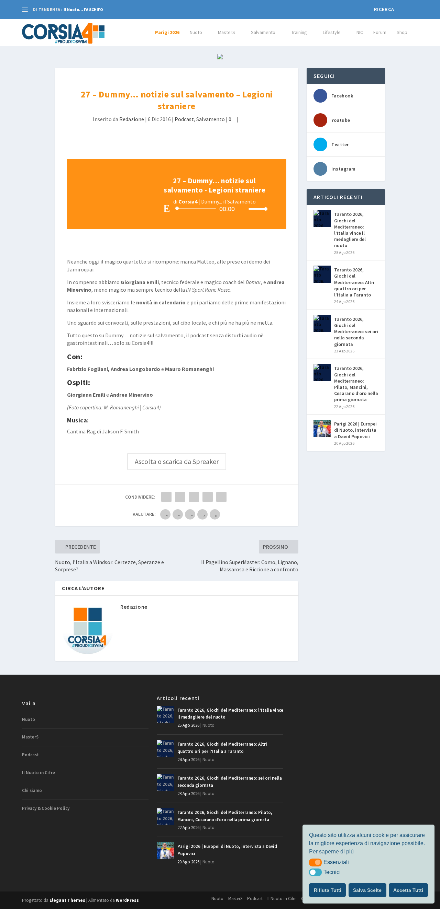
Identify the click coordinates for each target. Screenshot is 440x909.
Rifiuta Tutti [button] (327, 890)
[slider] (256, 209)
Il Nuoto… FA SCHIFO (83, 9)
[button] (315, 862)
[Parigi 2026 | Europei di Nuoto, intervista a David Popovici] (322, 428)
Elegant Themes (67, 900)
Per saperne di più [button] (331, 851)
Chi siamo (32, 790)
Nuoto (196, 32)
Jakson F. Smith (120, 431)
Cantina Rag (81, 431)
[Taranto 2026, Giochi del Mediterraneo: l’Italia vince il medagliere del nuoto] (322, 218)
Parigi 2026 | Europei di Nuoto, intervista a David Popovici (355, 430)
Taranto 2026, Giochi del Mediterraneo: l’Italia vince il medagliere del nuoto (350, 229)
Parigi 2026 (167, 32)
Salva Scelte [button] (367, 890)
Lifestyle (332, 32)
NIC (359, 32)
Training (299, 32)
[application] (214, 208)
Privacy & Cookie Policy (45, 808)
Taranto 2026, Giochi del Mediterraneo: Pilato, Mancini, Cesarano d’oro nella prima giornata (356, 384)
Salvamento (263, 32)
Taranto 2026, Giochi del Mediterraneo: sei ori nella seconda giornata (356, 331)
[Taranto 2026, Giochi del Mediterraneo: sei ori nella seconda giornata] (322, 323)
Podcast (184, 119)
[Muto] (243, 209)
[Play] (166, 208)
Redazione (131, 119)
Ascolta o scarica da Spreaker (177, 461)
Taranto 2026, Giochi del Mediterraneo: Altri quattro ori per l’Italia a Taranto (354, 282)
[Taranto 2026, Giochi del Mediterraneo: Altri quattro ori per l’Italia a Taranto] (322, 274)
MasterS (226, 32)
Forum (379, 32)
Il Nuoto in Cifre (38, 773)
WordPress (127, 900)
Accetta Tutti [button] (408, 890)
